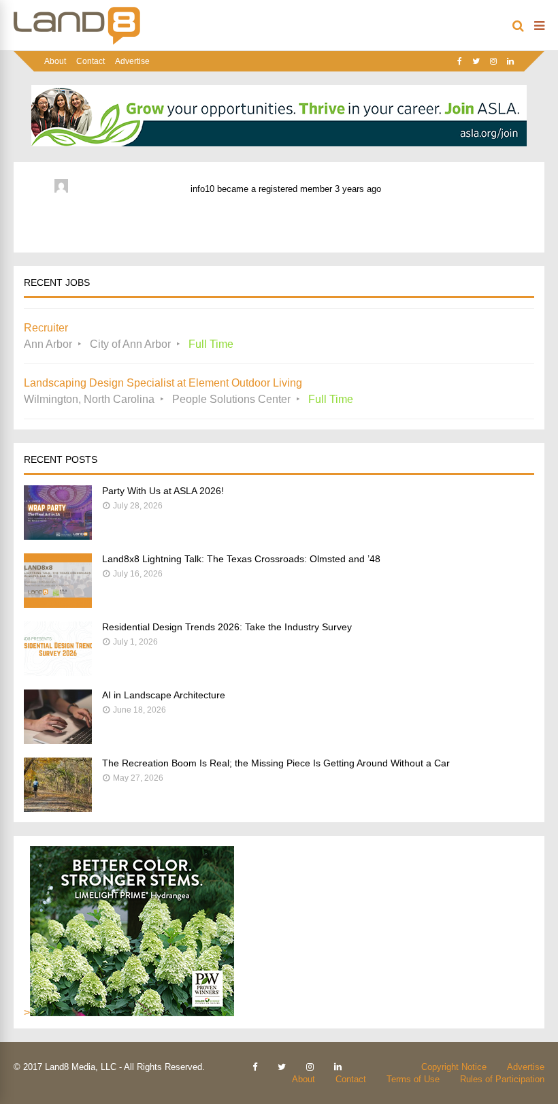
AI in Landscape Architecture (163, 694)
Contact (90, 61)
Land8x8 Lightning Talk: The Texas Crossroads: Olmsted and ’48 (241, 558)
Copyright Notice (454, 1067)
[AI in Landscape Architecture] (58, 740)
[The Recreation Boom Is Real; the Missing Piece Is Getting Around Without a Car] (58, 808)
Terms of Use (413, 1079)
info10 (202, 189)
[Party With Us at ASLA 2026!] (58, 536)
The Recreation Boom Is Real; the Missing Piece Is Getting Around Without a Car (276, 763)
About (55, 61)
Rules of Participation (502, 1079)
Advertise (132, 61)
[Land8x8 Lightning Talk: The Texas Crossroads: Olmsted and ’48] (58, 604)
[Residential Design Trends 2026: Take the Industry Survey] (58, 672)
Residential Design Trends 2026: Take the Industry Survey (227, 626)
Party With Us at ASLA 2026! (163, 490)
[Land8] (77, 42)
